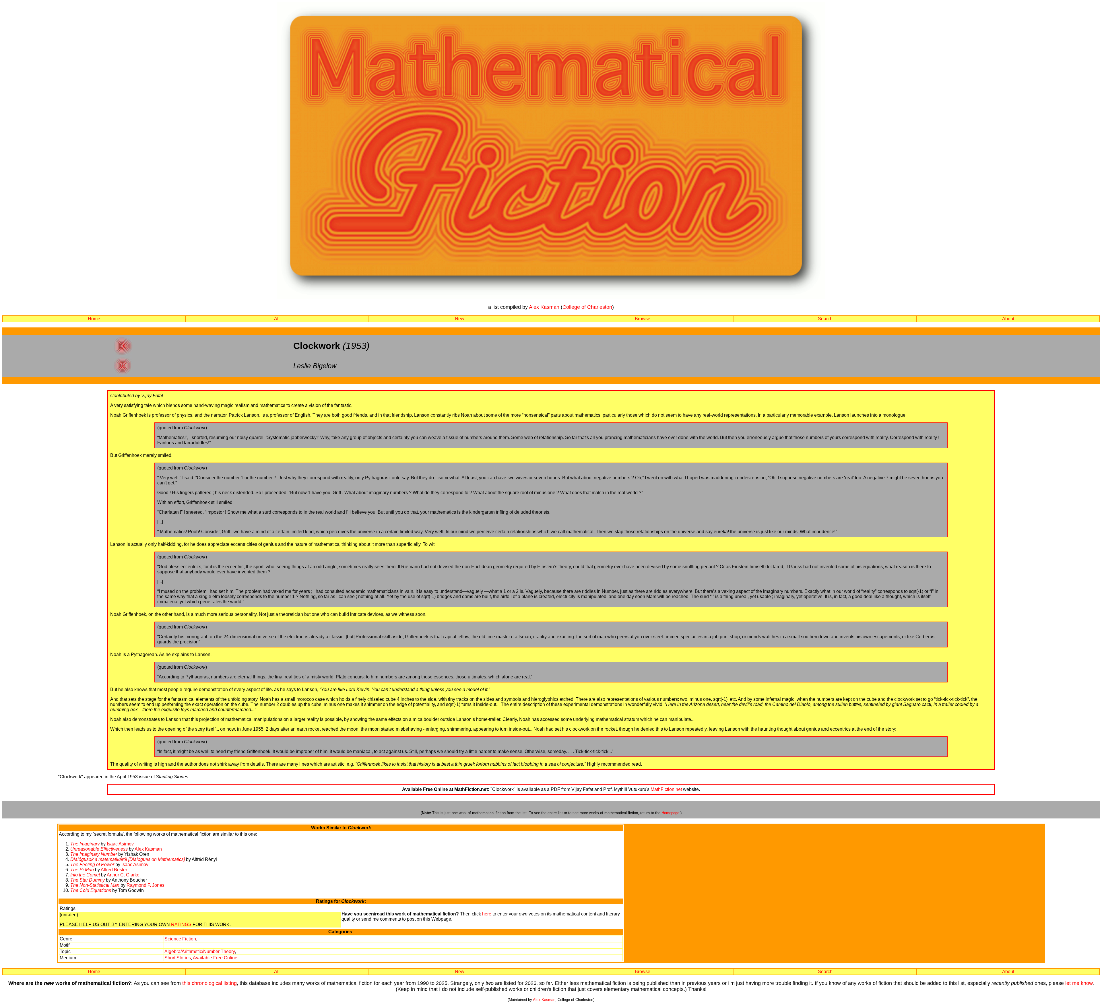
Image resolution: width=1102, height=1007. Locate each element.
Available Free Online (215, 957)
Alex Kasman (544, 307)
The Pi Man (82, 869)
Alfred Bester (114, 869)
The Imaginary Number (93, 854)
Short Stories (177, 957)
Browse (642, 318)
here (486, 913)
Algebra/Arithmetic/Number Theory (199, 951)
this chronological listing (209, 983)
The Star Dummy (87, 880)
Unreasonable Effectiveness (99, 849)
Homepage (670, 813)
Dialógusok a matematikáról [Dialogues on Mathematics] (127, 859)
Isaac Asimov (120, 843)
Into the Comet (85, 874)
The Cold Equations (90, 890)
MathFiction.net (666, 789)
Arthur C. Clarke (123, 874)
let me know (1079, 983)
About (1008, 318)
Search (825, 318)
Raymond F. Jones (145, 885)
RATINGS (181, 924)
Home (94, 318)
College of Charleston (587, 307)
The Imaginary (85, 843)
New (459, 318)
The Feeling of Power (92, 864)
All (277, 318)
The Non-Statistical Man (94, 885)
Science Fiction (180, 938)
